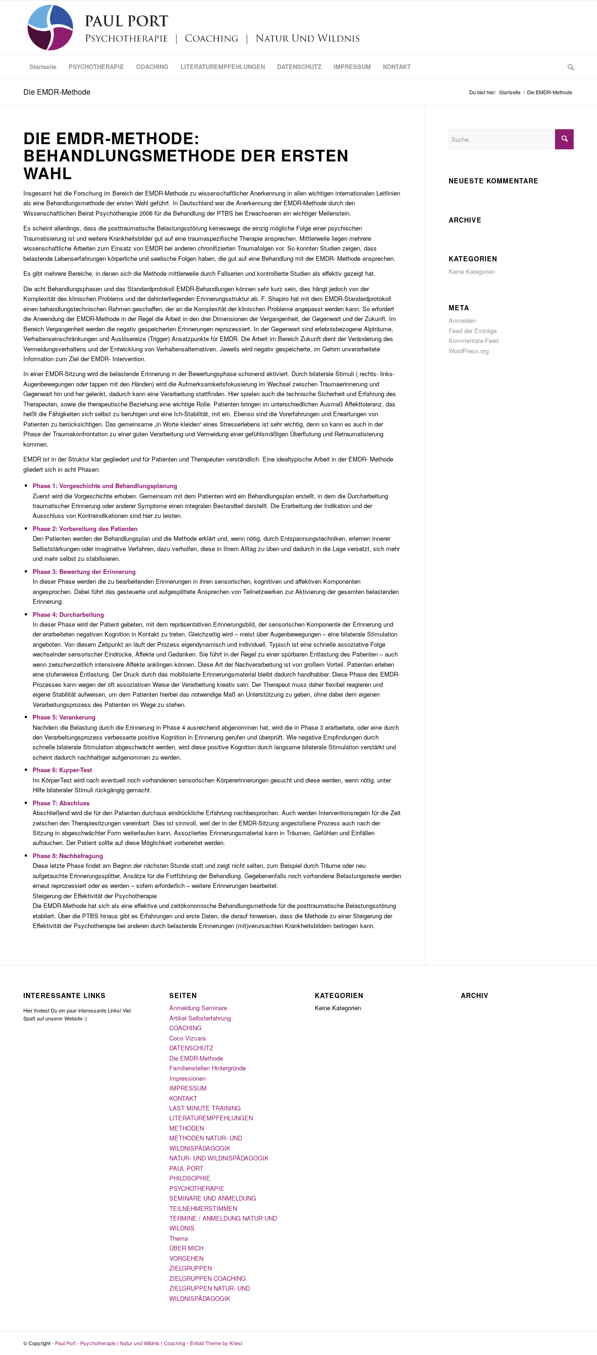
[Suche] (568, 66)
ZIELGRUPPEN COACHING (207, 1278)
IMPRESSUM (188, 1087)
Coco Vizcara (187, 1038)
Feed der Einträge (473, 330)
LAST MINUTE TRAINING (205, 1108)
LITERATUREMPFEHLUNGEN (211, 1117)
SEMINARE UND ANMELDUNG (212, 1198)
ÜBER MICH (186, 1247)
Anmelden (462, 320)
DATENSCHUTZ (191, 1047)
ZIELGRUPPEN (190, 1268)
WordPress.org (469, 350)
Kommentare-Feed (474, 340)
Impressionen (187, 1078)
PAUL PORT (186, 1168)
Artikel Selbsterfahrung (200, 1017)
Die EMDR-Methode (56, 91)
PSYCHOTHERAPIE (196, 1188)
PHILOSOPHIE (189, 1177)
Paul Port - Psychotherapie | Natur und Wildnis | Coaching (120, 1343)
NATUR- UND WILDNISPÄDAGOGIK (219, 1157)
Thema (178, 1238)
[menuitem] (42, 66)
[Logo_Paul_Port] (197, 27)
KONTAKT (183, 1098)
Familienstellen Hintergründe (207, 1067)
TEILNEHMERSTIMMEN (203, 1208)
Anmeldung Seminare (198, 1007)
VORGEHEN (186, 1258)
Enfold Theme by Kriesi (216, 1343)
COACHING (185, 1027)
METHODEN (186, 1128)
